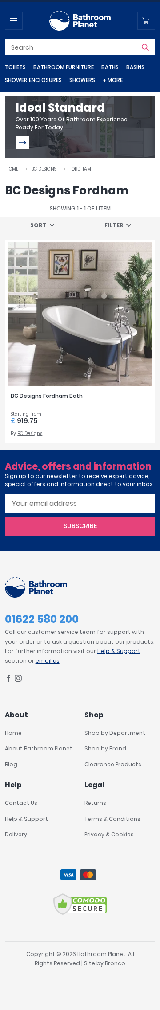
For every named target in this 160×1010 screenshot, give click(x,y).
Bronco (115, 963)
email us (48, 660)
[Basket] (146, 21)
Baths (110, 67)
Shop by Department (114, 733)
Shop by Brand (105, 748)
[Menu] (14, 21)
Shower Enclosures (33, 80)
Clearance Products (112, 764)
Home (11, 169)
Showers (82, 80)
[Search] (145, 47)
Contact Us (21, 803)
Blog (11, 764)
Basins (135, 67)
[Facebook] (8, 680)
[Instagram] (18, 680)
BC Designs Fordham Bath (47, 396)
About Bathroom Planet (38, 748)
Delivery (16, 834)
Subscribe (80, 525)
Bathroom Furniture (63, 67)
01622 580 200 (42, 619)
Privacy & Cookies (109, 834)
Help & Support (118, 651)
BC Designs (43, 169)
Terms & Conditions (112, 819)
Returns (95, 803)
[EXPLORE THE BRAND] (22, 142)
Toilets (15, 67)
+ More (113, 80)
